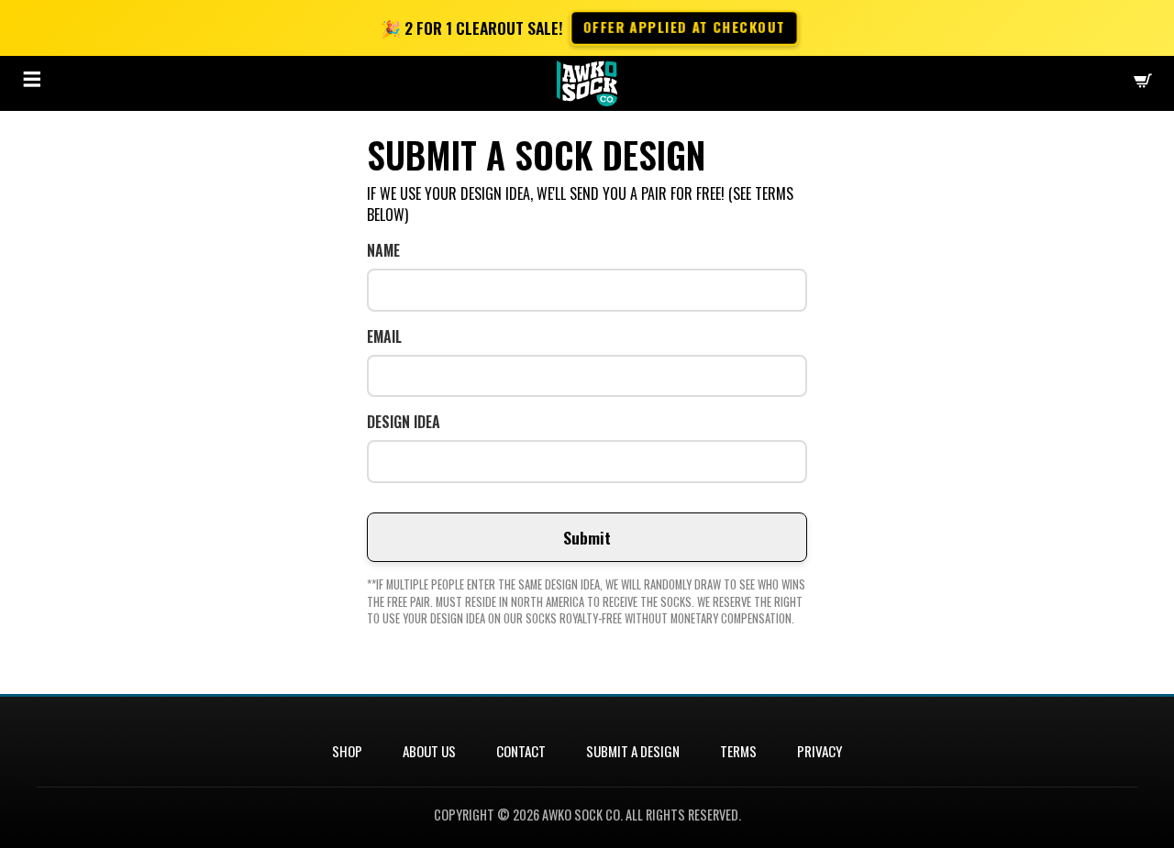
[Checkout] (1143, 83)
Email (384, 336)
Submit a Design (633, 751)
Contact (521, 751)
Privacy (819, 751)
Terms (738, 751)
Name (383, 250)
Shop (347, 751)
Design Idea (403, 422)
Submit (587, 537)
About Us (429, 751)
